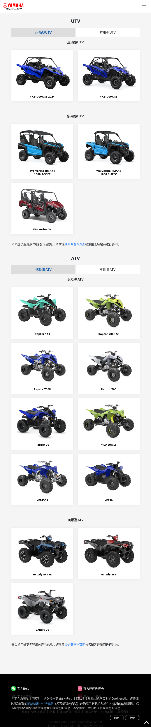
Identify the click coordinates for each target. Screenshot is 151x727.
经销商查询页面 (75, 244)
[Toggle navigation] (144, 6)
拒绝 (132, 717)
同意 (116, 717)
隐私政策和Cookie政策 (40, 703)
